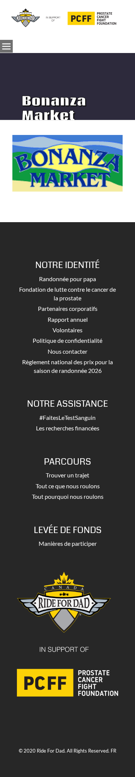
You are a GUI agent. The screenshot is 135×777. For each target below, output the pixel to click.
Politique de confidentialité (67, 340)
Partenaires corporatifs (68, 308)
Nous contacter (67, 351)
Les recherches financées (67, 428)
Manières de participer (68, 543)
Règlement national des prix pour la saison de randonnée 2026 (67, 366)
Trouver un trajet (67, 475)
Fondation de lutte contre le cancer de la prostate (67, 293)
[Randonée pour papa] (63, 17)
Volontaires (67, 329)
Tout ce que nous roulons (68, 485)
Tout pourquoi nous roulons (68, 496)
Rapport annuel (68, 319)
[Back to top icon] (120, 761)
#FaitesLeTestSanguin (67, 417)
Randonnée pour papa (67, 278)
